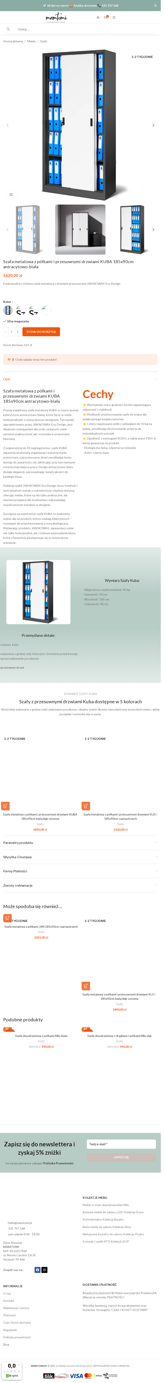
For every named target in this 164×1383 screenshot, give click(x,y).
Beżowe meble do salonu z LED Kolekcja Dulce (113, 1212)
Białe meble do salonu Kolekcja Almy (107, 1227)
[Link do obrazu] (19, 1208)
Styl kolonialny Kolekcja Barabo (103, 1219)
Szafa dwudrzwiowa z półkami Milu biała (41, 1036)
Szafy (43, 41)
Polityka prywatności (17, 1337)
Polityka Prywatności (58, 1163)
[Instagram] (44, 1270)
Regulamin (10, 1330)
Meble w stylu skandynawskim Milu (106, 1205)
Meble (31, 41)
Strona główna (13, 41)
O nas (7, 1293)
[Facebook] (38, 1270)
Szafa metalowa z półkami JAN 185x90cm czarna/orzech (41, 926)
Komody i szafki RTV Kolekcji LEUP (106, 1241)
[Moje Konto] (98, 17)
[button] (7, 125)
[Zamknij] (155, 5)
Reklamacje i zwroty (16, 1308)
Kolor (7, 302)
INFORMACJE (13, 1286)
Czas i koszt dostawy (17, 1322)
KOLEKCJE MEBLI (95, 1197)
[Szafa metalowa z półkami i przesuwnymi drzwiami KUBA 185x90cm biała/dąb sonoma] (40, 771)
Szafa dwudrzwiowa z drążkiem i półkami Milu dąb (119, 1036)
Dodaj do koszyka (41, 331)
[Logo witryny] (56, 17)
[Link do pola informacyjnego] (120, 421)
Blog (6, 1344)
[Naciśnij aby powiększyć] (11, 194)
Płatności (9, 1315)
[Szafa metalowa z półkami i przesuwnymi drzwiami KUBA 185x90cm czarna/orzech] (121, 771)
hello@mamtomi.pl (20, 1223)
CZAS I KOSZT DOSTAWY (129, 1310)
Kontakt (8, 1300)
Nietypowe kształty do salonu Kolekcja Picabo (113, 1234)
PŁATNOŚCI (115, 1297)
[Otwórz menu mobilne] (114, 17)
